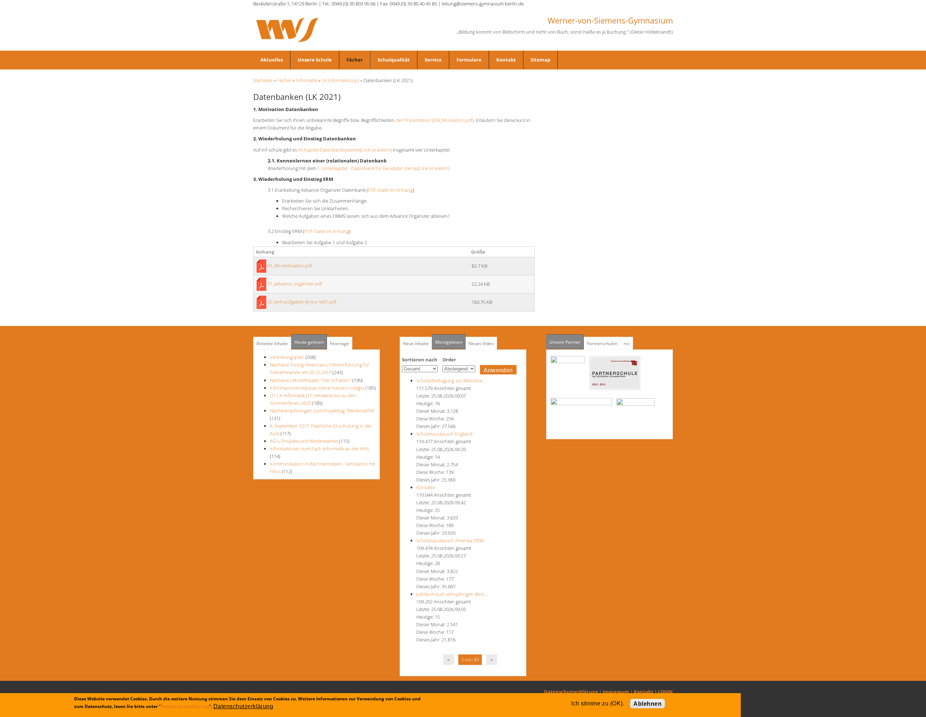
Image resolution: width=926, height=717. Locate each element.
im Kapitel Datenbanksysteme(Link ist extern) (345, 150)
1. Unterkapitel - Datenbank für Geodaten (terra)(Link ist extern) (383, 168)
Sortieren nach (419, 359)
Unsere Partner (566, 342)
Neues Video (481, 343)
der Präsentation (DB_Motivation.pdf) (435, 120)
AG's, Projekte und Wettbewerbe (304, 441)
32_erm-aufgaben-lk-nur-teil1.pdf (301, 301)
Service (433, 59)
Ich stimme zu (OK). (597, 703)
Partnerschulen (602, 343)
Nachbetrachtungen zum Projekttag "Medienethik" (322, 410)
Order (449, 359)
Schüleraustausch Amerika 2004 (449, 540)
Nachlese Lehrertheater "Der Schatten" (310, 380)
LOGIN (665, 691)
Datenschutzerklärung (571, 691)
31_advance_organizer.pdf (294, 283)
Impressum (616, 691)
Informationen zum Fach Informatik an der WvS (319, 448)
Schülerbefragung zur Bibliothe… (450, 380)
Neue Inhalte (416, 343)
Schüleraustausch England (444, 433)
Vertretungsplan (287, 357)
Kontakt (506, 59)
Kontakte (425, 487)
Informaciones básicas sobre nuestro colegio (317, 388)
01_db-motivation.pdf (289, 265)
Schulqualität (394, 59)
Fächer (355, 59)
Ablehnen (647, 704)
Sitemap (540, 59)
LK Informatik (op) (340, 80)
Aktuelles (271, 59)
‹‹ (448, 659)
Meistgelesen (448, 342)
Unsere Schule (315, 59)
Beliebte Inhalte (272, 343)
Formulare (468, 59)
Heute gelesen (309, 342)
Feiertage (339, 343)
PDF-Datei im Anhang (390, 190)
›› (491, 659)
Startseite (263, 80)
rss (627, 343)
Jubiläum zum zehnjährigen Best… (451, 594)
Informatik (306, 80)
